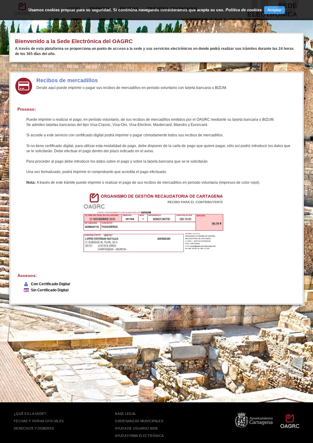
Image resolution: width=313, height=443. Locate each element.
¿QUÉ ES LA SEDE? (30, 413)
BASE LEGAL (125, 413)
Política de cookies (244, 10)
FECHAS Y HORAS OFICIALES (39, 421)
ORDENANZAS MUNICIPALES (139, 421)
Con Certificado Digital (50, 284)
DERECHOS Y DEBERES (34, 428)
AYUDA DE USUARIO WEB (136, 428)
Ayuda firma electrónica (139, 435)
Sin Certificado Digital (49, 290)
